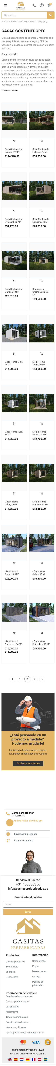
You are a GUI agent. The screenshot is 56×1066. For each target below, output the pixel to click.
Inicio (4, 21)
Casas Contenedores (22, 21)
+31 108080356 (17, 816)
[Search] (50, 15)
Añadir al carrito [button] (14, 143)
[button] (5, 5)
